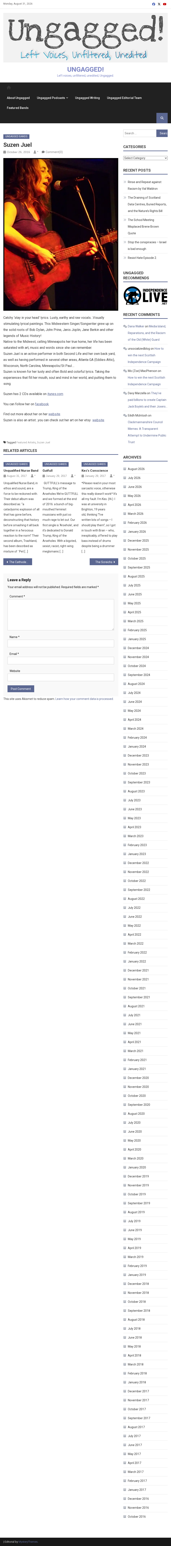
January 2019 (137, 1275)
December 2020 (138, 1078)
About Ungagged (18, 98)
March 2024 (135, 728)
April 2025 (134, 612)
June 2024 (135, 701)
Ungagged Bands (16, 136)
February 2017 (137, 1480)
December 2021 (138, 970)
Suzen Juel (43, 442)
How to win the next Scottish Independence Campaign (146, 355)
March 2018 (135, 1364)
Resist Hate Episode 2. (142, 257)
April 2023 (134, 827)
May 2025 (134, 603)
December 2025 (138, 540)
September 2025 (139, 567)
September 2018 (139, 1310)
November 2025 (138, 549)
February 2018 (137, 1373)
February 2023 (137, 845)
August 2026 (136, 469)
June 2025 (135, 594)
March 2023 (135, 836)
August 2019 (136, 1212)
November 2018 (138, 1292)
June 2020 (135, 1131)
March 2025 (135, 621)
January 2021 (137, 1069)
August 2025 (136, 576)
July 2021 (134, 1015)
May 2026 (134, 495)
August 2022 (136, 898)
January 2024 (137, 746)
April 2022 (134, 934)
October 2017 (137, 1409)
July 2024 (134, 692)
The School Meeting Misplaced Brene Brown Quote (143, 226)
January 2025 (137, 639)
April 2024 (134, 719)
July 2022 (134, 907)
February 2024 (137, 737)
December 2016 (138, 1498)
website (54, 414)
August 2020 (136, 1113)
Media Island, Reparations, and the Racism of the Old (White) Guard (147, 333)
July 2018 (134, 1328)
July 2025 (134, 585)
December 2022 (138, 863)
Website (15, 671)
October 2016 (137, 1516)
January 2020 (137, 1167)
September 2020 (139, 1104)
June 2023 (135, 809)
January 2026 (137, 531)
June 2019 (135, 1230)
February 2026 (137, 522)
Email (14, 654)
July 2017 (134, 1436)
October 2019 (137, 1194)
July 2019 (134, 1221)
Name (15, 637)
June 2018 (135, 1337)
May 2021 (134, 1033)
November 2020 (138, 1086)
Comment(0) (54, 152)
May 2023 (134, 818)
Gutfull (48, 471)
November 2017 (138, 1400)
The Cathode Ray (20, 562)
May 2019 (134, 1239)
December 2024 (138, 648)
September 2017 (139, 1418)
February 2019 (137, 1266)
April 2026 (134, 504)
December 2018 (138, 1283)
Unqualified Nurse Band (21, 471)
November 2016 (138, 1507)
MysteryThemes (28, 1541)
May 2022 (134, 925)
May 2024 (134, 710)
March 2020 (135, 1158)
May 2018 (134, 1346)
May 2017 (134, 1454)
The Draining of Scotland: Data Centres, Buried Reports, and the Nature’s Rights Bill (147, 204)
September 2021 (139, 997)
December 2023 (138, 755)
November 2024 (138, 657)
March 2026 (135, 513)
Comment (17, 596)
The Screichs (103, 562)
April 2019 (134, 1248)
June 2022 (135, 916)
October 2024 (137, 666)
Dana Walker (136, 326)
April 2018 (134, 1355)
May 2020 (134, 1140)
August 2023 (136, 791)
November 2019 (138, 1185)
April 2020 (134, 1149)
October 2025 (137, 558)
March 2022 (135, 943)
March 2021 (135, 1051)
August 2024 (136, 684)
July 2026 (134, 478)
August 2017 (136, 1427)
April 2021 (134, 1042)
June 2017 (135, 1445)
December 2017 (138, 1391)
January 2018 (137, 1382)
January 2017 (137, 1489)
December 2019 (138, 1176)
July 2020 (134, 1122)
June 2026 (135, 487)
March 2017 (135, 1472)
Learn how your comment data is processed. (84, 699)
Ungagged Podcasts (51, 98)
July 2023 (134, 800)
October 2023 (137, 773)
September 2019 (139, 1203)
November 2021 (138, 979)
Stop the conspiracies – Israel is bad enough (147, 246)
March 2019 (135, 1257)
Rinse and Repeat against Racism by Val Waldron (144, 185)
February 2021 (137, 1060)
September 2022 (139, 889)
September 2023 (139, 782)
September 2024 (139, 675)
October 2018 (137, 1301)
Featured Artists (26, 442)
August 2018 (136, 1319)
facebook (42, 404)
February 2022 (137, 952)
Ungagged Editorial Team (124, 98)
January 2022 (137, 961)
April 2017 (134, 1463)
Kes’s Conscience (95, 471)
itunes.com (55, 394)
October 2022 (137, 881)
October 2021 (137, 988)
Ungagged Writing (87, 98)
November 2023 (138, 764)
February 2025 (137, 630)
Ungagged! (85, 69)
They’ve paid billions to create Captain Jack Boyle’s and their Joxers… (147, 399)
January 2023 (137, 854)
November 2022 (138, 872)
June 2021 (135, 1024)
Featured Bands (18, 108)
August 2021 (136, 1006)
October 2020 (137, 1095)
